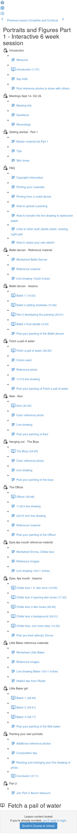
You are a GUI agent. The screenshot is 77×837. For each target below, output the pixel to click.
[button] (2, 4)
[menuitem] (2, 9)
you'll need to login (54, 820)
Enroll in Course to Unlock (38, 826)
